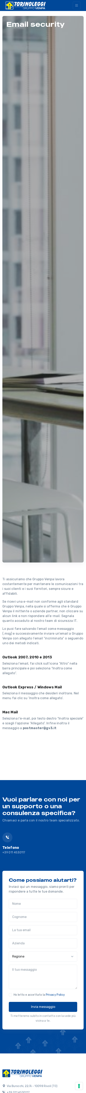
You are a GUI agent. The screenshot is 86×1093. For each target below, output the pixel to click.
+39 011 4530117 (13, 852)
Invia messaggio (43, 1007)
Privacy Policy (55, 994)
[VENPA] (26, 5)
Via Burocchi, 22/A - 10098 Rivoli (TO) (31, 1086)
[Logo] (22, 1072)
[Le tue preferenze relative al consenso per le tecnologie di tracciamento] (79, 1086)
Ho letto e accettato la (39, 994)
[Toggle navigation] (76, 5)
